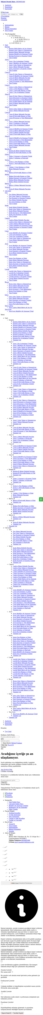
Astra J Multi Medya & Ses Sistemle (24, 356)
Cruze (7, 231)
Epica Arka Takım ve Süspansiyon (20, 296)
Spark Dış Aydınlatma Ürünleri (22, 559)
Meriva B (8, 171)
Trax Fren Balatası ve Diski (17, 202)
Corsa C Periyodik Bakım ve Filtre (20, 90)
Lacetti (7, 269)
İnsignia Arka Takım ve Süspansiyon (20, 50)
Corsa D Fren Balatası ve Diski (22, 376)
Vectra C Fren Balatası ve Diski (19, 162)
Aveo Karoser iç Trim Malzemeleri (24, 623)
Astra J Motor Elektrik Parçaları (23, 353)
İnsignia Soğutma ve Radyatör (22, 334)
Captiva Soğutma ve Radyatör (22, 582)
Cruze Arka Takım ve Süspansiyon (20, 238)
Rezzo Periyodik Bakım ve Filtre (23, 690)
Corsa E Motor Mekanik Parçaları (19, 131)
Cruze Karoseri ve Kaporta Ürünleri (24, 599)
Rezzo (7, 282)
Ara (21, 14)
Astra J (7, 59)
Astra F (7, 107)
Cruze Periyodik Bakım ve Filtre (23, 606)
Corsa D (7, 72)
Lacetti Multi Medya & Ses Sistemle (24, 670)
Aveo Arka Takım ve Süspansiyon (19, 247)
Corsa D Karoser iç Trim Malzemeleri (21, 81)
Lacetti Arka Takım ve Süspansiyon (20, 271)
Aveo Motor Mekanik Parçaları (18, 249)
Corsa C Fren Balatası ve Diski (18, 89)
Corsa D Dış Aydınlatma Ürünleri (23, 384)
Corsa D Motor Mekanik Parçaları (19, 78)
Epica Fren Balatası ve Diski (18, 302)
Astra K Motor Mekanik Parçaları (19, 145)
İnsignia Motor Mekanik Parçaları (19, 52)
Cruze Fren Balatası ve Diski (18, 234)
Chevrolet (8, 191)
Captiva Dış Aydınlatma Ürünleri (23, 584)
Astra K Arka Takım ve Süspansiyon (24, 466)
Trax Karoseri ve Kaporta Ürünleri (20, 198)
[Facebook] (9, 793)
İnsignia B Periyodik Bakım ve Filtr (20, 152)
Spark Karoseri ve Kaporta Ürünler (24, 561)
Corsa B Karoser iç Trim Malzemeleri (20, 118)
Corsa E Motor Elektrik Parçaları (19, 132)
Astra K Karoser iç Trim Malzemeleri (20, 140)
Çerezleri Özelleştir (7, 950)
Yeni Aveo (8, 309)
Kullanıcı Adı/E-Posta (8, 735)
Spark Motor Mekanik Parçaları (19, 211)
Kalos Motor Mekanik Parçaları (19, 260)
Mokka (7, 174)
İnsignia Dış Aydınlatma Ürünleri (23, 338)
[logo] (5, 12)
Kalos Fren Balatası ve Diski (18, 258)
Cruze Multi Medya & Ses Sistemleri (24, 604)
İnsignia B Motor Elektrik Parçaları (20, 151)
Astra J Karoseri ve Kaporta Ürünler (20, 69)
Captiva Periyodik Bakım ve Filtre (23, 581)
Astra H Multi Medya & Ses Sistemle (20, 101)
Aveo (6, 244)
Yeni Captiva (9, 306)
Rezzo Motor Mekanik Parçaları (19, 286)
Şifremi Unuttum (16, 743)
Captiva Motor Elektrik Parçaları (19, 220)
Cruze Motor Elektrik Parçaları (22, 601)
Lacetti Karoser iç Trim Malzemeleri (24, 668)
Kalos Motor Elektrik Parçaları (18, 265)
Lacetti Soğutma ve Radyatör (22, 675)
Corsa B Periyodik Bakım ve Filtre (20, 116)
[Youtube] (8, 795)
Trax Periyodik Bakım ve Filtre (22, 540)
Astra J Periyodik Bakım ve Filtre (23, 362)
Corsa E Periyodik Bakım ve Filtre (20, 134)
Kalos (6, 256)
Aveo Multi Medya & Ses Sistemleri (24, 626)
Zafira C (7, 154)
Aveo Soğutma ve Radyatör (21, 630)
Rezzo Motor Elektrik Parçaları (18, 287)
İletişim (7, 27)
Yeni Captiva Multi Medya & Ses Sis (20, 307)
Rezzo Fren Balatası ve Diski (18, 291)
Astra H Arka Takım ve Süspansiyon (20, 96)
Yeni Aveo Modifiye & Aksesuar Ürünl (21, 311)
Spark (6, 205)
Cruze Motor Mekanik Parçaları (19, 240)
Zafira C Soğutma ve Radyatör (18, 158)
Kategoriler (8, 9)
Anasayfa (12, 824)
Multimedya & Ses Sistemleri (18, 807)
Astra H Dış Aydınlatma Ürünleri (23, 415)
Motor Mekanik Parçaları (17, 169)
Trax (6, 193)
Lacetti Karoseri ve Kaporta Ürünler (20, 276)
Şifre (2, 739)
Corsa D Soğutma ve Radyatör (22, 380)
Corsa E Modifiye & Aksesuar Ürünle (21, 129)
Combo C (8, 165)
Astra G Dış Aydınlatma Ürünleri (19, 125)
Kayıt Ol (11, 745)
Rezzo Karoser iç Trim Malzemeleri (20, 289)
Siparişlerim (8, 7)
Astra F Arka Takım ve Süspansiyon (20, 109)
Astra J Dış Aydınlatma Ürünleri (19, 61)
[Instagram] (9, 797)
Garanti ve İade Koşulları (17, 818)
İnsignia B (8, 149)
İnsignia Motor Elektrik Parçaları (23, 331)
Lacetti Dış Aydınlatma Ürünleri (19, 273)
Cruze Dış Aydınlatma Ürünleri (18, 236)
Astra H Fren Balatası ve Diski (22, 413)
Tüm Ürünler (13, 58)
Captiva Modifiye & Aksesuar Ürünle (20, 225)
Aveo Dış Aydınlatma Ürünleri (22, 632)
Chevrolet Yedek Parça (16, 804)
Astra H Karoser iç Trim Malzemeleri (20, 100)
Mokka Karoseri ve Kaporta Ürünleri (20, 178)
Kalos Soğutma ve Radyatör (22, 650)
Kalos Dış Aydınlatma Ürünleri (22, 654)
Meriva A (8, 183)
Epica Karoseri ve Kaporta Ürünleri (20, 300)
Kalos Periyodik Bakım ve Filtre (23, 648)
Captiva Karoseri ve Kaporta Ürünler (20, 227)
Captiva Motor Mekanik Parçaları (19, 224)
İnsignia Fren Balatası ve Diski (22, 333)
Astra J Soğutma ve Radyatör (22, 360)
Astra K (7, 136)
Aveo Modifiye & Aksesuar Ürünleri (20, 245)
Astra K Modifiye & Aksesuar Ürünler (21, 138)
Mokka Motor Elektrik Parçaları (19, 182)
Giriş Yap (4, 745)
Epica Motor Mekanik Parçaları (19, 298)
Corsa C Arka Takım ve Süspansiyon (20, 87)
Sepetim (11, 831)
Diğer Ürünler (13, 809)
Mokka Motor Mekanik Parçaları (19, 180)
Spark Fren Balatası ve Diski (18, 214)
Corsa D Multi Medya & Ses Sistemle (25, 378)
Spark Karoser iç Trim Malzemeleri (20, 213)
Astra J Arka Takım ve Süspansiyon (20, 65)
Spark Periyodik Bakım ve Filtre (23, 557)
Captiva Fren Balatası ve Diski (22, 577)
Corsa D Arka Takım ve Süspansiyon (20, 74)
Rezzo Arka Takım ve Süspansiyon (20, 284)
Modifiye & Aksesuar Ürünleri (18, 805)
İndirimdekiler (9, 25)
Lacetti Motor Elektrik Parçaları (19, 278)
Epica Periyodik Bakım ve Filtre (19, 304)
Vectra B (7, 187)
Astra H (7, 94)
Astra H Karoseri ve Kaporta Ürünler (20, 98)
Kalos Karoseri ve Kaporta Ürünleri (20, 264)
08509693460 (25, 840)
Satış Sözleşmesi (14, 816)
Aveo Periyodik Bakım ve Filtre (23, 628)
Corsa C (7, 85)
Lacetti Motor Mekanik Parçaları (19, 275)
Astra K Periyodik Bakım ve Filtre (19, 143)
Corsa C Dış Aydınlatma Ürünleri (19, 92)
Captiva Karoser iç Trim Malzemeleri (24, 575)
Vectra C (7, 160)
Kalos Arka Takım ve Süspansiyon (20, 262)
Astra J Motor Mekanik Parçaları (19, 67)
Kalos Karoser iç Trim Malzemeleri (24, 646)
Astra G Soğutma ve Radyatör (18, 123)
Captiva (7, 218)
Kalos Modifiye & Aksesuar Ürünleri (24, 652)
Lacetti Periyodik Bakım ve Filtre (23, 674)
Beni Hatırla (7, 743)
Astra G (7, 120)
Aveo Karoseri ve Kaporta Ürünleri (20, 251)
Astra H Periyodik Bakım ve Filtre (23, 409)
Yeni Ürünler (9, 30)
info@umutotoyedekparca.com (24, 842)
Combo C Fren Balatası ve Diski (19, 167)
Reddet (3, 944)
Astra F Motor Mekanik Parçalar (19, 110)
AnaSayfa (8, 5)
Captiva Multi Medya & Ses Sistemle (24, 579)
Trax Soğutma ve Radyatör (21, 542)
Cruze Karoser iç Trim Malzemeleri (24, 602)
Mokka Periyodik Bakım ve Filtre (19, 176)
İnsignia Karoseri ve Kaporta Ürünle (20, 56)
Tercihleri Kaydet (18, 1013)
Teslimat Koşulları (14, 813)
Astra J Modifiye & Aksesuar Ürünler (20, 63)
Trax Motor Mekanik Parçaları (18, 194)
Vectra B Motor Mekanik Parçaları (19, 189)
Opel (6, 45)
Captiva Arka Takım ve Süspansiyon (20, 222)
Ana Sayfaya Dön (6, 769)
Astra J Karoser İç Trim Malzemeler (24, 354)
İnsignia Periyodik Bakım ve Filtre (23, 336)
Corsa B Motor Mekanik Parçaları (19, 114)
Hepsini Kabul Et (19, 950)
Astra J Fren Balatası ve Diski (22, 358)
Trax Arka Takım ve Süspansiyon (19, 196)
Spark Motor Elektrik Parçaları (18, 207)
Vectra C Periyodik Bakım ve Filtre (20, 163)
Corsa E (7, 127)
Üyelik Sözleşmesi (14, 815)
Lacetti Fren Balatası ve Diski (22, 672)
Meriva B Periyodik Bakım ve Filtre (20, 172)
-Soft (12, 883)
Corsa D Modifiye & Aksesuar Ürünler (21, 76)
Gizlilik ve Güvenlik (15, 820)
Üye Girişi (8, 731)
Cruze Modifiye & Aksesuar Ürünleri (20, 233)
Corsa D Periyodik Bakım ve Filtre (24, 382)
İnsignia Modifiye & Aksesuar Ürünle (21, 54)
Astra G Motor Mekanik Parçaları (19, 121)
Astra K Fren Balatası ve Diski (18, 141)
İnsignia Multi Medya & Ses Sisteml (20, 48)
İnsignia (7, 47)
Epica (6, 295)
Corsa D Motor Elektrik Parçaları (19, 79)
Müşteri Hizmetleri (11, 29)
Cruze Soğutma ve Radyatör (22, 608)
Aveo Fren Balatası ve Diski (22, 624)
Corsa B (7, 112)
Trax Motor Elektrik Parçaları (18, 200)
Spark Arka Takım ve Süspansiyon (20, 209)
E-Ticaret (16, 883)
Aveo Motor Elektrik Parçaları (18, 253)
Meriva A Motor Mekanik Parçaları (20, 185)
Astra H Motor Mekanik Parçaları (19, 103)
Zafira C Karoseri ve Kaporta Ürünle (20, 156)
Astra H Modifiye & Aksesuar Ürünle (25, 411)
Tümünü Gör (17, 340)
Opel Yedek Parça (14, 802)
